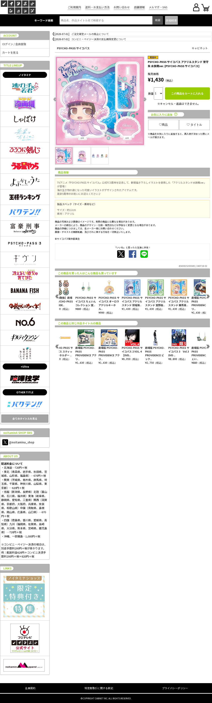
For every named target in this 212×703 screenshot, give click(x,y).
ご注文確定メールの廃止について (90, 34)
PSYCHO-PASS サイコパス (73, 48)
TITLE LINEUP (12, 65)
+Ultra (25, 366)
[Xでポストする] (121, 254)
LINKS (7, 568)
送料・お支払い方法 (97, 7)
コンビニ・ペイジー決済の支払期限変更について (98, 39)
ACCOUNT (10, 35)
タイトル (196, 124)
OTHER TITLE (24, 392)
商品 (165, 124)
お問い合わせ (122, 7)
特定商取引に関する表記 (98, 688)
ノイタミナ (25, 75)
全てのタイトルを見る (24, 418)
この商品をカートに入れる (187, 93)
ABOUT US (10, 456)
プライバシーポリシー (175, 688)
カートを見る (10, 52)
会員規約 (30, 688)
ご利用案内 (74, 7)
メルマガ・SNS (158, 7)
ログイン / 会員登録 (14, 44)
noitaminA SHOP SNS (17, 433)
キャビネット (200, 48)
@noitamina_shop (21, 442)
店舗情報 (139, 7)
